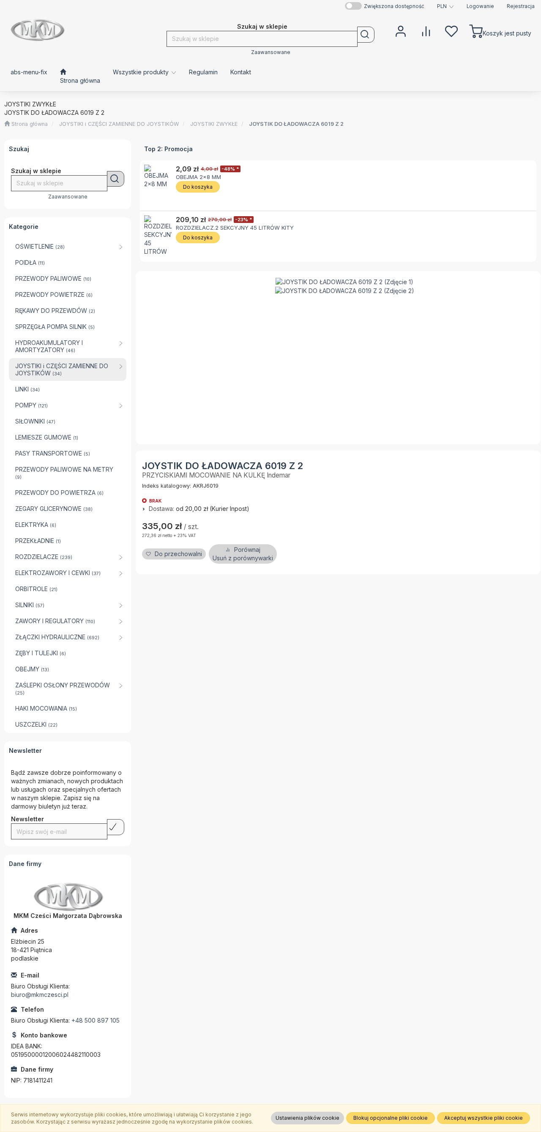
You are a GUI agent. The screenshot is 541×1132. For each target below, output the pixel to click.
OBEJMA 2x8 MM (198, 177)
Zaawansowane (270, 52)
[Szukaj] (365, 35)
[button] (445, 6)
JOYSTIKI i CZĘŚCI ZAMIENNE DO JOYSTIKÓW (119, 124)
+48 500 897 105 (95, 1020)
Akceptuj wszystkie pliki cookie (483, 1118)
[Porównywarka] (426, 30)
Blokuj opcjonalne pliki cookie (390, 1118)
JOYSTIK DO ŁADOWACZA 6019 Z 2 (296, 124)
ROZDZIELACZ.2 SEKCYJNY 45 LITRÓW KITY (235, 227)
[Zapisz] (115, 827)
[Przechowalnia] (451, 30)
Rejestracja (521, 6)
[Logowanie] (400, 30)
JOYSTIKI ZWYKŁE (214, 124)
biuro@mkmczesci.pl (39, 994)
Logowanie (480, 6)
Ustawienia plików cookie (307, 1118)
